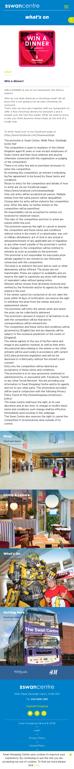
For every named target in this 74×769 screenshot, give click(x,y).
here (36, 765)
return (8, 72)
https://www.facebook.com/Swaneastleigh (29, 135)
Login (37, 730)
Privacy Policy (37, 738)
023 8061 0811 (39, 699)
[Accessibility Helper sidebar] (71, 20)
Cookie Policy (37, 746)
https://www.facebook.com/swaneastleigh (29, 191)
